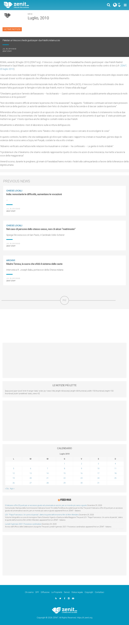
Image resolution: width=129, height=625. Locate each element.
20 (31, 478)
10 (98, 468)
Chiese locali (14, 190)
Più (64, 300)
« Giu (7, 489)
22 (64, 478)
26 (14, 483)
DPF (37, 592)
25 (115, 478)
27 (31, 483)
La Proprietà (56, 592)
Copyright (89, 592)
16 (81, 473)
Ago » (12, 489)
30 (81, 483)
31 (98, 483)
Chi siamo (29, 592)
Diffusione (45, 592)
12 (14, 473)
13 (31, 473)
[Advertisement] (64, 326)
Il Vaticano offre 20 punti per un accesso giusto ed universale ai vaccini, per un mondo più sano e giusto (46, 505)
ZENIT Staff (7, 51)
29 (64, 483)
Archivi (10, 260)
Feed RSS (65, 499)
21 (47, 478)
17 (98, 473)
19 (14, 478)
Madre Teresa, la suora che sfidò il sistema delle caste (34, 263)
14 (47, 473)
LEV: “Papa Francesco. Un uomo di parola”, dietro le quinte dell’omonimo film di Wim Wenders (42, 515)
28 (47, 483)
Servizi (67, 592)
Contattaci (99, 592)
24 (98, 478)
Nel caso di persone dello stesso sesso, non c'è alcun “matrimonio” (40, 229)
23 (81, 478)
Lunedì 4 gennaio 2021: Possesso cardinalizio (23, 524)
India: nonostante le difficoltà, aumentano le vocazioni (34, 194)
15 (64, 473)
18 (115, 473)
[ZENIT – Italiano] (36, 5)
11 (115, 468)
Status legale (77, 592)
